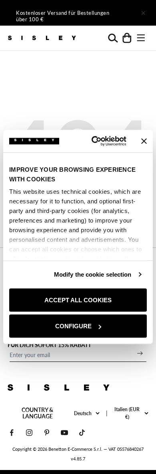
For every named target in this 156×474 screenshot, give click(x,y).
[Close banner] (144, 141)
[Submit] (140, 353)
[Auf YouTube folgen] (64, 432)
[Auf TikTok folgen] (82, 432)
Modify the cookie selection (93, 274)
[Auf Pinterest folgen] (47, 432)
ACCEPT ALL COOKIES (78, 299)
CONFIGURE (73, 326)
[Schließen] (143, 12)
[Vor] (120, 12)
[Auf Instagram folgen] (29, 432)
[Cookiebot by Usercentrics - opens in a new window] (94, 141)
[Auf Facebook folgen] (12, 432)
